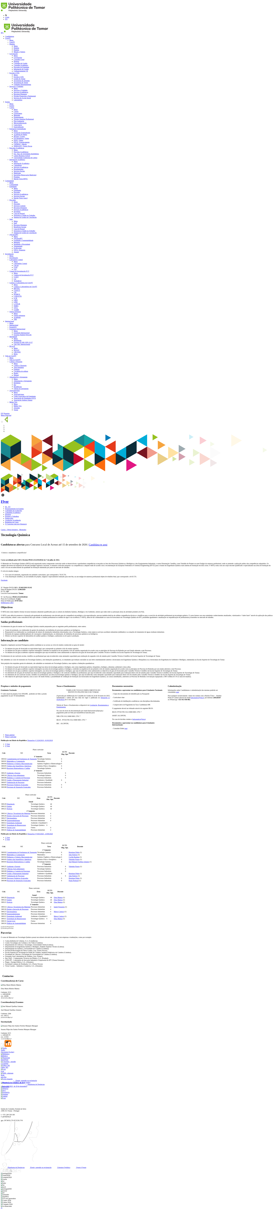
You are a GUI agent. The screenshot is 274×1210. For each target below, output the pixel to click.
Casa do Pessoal (19, 213)
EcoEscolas (18, 248)
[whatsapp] (23, 1171)
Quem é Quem (81, 1167)
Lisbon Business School (22, 156)
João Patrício (73, 855)
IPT (2, 33)
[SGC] (3, 1090)
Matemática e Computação (16, 761)
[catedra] (4, 1096)
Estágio (9, 806)
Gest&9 (16, 310)
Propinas (17, 177)
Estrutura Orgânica (63, 1167)
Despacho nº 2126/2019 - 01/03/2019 (40, 740)
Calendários (18, 165)
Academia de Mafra (20, 134)
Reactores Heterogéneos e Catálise (18, 768)
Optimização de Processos (15, 782)
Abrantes (17, 408)
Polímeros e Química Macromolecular (19, 764)
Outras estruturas (15, 312)
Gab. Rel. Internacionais (22, 344)
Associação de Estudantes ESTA (25, 398)
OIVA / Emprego (19, 250)
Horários (8, 514)
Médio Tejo (13, 402)
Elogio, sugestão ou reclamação (40, 1167)
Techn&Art (17, 281)
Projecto (9, 809)
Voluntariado (18, 246)
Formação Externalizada (17, 129)
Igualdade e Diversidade (22, 244)
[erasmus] (4, 1094)
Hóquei (16, 375)
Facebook (4, 580)
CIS (15, 292)
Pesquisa (7, 413)
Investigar (17, 211)
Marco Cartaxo (59, 912)
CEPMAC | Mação (20, 144)
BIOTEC (17, 288)
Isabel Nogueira (59, 907)
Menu (11, 40)
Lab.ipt (16, 265)
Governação (13, 54)
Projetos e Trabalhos (12, 516)
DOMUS (17, 294)
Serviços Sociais (19, 171)
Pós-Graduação (19, 121)
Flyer (5, 501)
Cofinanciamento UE (21, 71)
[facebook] (2, 1046)
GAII (15, 267)
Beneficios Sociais (20, 227)
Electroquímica (12, 818)
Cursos (11, 108)
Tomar (16, 410)
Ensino (7, 102)
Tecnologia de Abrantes (22, 81)
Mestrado (17, 115)
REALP (12, 346)
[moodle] (7, 1046)
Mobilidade (13, 337)
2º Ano (7, 746)
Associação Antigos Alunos (23, 400)
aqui (125, 728)
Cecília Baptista (74, 857)
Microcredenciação (20, 123)
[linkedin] (15, 1171)
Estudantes (13, 186)
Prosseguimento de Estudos (14, 509)
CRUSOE (17, 352)
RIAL (16, 354)
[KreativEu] (5, 1092)
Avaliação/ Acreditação (13, 520)
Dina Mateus (58, 897)
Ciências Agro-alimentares (16, 775)
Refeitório (17, 383)
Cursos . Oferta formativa (9, 530)
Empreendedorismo (13, 820)
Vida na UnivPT (10, 356)
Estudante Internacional (17, 329)
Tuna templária (19, 367)
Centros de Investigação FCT (19, 271)
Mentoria (17, 242)
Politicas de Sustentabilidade (16, 830)
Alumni (16, 252)
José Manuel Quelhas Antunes (79, 862)
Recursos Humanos (20, 94)
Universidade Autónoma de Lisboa (25, 158)
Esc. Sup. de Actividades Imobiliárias (26, 154)
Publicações (9, 518)
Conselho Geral (19, 59)
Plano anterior (10, 735)
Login (7, 17)
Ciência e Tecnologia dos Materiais (18, 813)
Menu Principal (6, 415)
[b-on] (3, 1098)
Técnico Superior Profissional (24, 119)
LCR (15, 298)
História (12, 44)
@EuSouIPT (13, 235)
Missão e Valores (19, 52)
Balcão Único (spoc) (21, 198)
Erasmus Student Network (22, 335)
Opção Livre (11, 827)
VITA (16, 308)
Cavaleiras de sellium (21, 371)
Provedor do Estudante (21, 67)
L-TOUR (17, 304)
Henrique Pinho (74, 852)
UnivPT (8, 38)
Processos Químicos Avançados (17, 785)
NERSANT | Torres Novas (23, 146)
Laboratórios (18, 100)
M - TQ (7, 507)
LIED (16, 300)
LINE (16, 302)
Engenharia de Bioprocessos (16, 825)
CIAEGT (17, 290)
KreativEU (13, 327)
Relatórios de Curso (12, 522)
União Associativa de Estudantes (25, 396)
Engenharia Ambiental (14, 823)
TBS (15, 319)
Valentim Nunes (74, 859)
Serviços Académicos (21, 92)
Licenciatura (18, 113)
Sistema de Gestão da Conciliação (25, 217)
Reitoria (16, 61)
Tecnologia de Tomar (21, 83)
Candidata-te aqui (98, 544)
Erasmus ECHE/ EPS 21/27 (23, 342)
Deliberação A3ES (7, 603)
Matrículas (17, 173)
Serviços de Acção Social (22, 98)
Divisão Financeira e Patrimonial (25, 96)
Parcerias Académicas (16, 148)
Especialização (19, 127)
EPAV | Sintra (18, 140)
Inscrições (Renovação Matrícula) (25, 175)
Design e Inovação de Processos (17, 816)
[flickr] (19, 1171)
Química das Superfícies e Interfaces (19, 766)
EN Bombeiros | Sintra (21, 138)
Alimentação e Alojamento (18, 377)
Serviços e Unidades (16, 86)
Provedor (17, 192)
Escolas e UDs (14, 73)
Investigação (9, 254)
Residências (18, 387)
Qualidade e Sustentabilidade (23, 240)
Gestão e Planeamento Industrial (17, 780)
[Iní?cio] (23, 12)
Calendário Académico (13, 512)
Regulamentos (18, 169)
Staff (11, 219)
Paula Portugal (74, 881)
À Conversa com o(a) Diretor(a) (16, 524)
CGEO (16, 277)
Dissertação (11, 804)
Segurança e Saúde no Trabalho (24, 215)
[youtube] (11, 1171)
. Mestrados (22, 530)
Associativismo (14, 390)
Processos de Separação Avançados (19, 787)
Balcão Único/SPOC (21, 179)
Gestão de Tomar (19, 79)
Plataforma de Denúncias (16, 1167)
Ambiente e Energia (13, 773)
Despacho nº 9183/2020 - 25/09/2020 (40, 834)
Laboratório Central (16, 260)
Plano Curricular (10, 737)
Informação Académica (17, 159)
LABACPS (18, 296)
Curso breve (18, 125)
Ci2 (15, 279)
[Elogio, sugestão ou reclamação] (7, 1079)
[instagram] (7, 1171)
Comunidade (9, 181)
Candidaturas (9, 36)
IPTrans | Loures (19, 136)
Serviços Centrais (19, 206)
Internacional (9, 321)
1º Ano (7, 744)
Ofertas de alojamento (21, 389)
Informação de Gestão (21, 69)
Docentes (12, 200)
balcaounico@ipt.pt (139, 719)
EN (6, 19)
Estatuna (16, 369)
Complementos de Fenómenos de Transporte (22, 759)
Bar (15, 385)
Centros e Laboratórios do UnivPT (21, 283)
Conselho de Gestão (20, 63)
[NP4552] (4, 1088)
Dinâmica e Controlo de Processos (18, 778)
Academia (17, 317)
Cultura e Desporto (15, 362)
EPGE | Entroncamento (22, 142)
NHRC (16, 306)
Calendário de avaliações (13, 511)
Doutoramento (18, 117)
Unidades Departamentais (22, 84)
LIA (15, 269)
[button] (1, 1208)
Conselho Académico (21, 65)
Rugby (16, 373)
